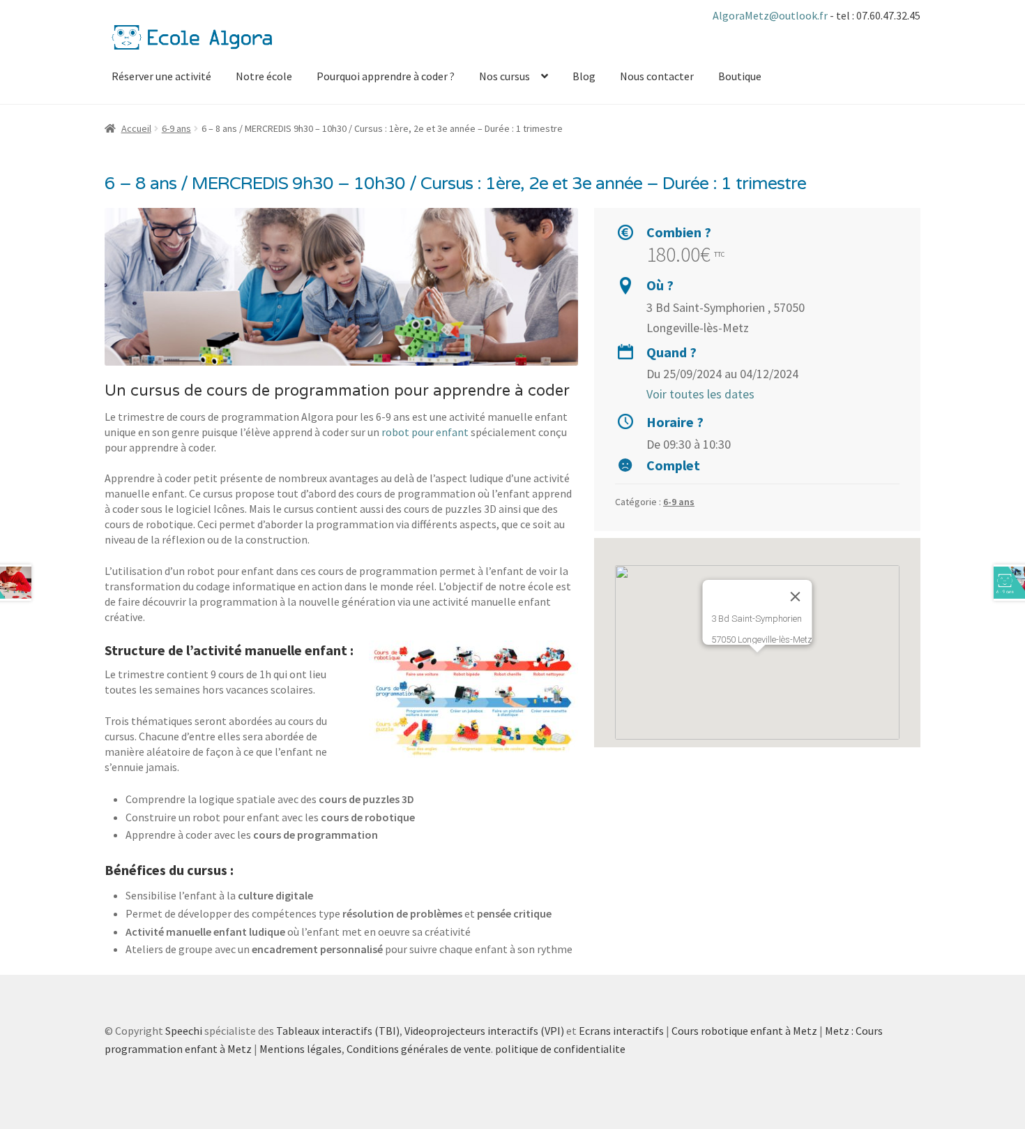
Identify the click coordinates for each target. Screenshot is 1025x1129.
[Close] (795, 596)
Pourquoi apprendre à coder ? (386, 76)
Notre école (264, 76)
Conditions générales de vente (419, 1049)
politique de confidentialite (560, 1049)
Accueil (136, 128)
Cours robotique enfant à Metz (744, 1031)
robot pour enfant (425, 432)
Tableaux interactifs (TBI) (338, 1031)
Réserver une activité (161, 76)
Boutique (739, 76)
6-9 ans (176, 128)
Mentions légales (300, 1049)
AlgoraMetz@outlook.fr (771, 15)
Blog (583, 76)
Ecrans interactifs (621, 1031)
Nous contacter (657, 76)
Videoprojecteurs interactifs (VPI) (484, 1031)
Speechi (183, 1031)
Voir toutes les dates (700, 394)
